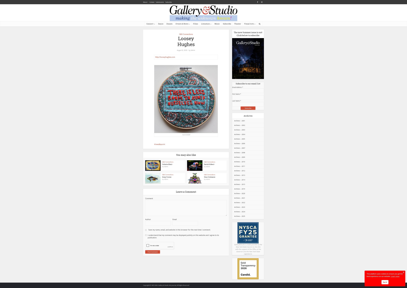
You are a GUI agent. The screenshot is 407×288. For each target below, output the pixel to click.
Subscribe (168, 2)
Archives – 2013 (239, 175)
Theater (237, 24)
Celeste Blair (167, 164)
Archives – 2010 (239, 162)
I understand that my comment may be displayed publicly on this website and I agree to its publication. (183, 236)
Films (195, 24)
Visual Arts (249, 24)
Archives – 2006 (239, 143)
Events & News (182, 24)
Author (148, 219)
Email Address (237, 87)
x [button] (403, 272)
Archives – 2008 (239, 153)
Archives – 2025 (239, 216)
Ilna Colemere (209, 177)
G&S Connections (186, 34)
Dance (160, 24)
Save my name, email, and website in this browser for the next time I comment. (179, 230)
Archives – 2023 (239, 207)
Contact (151, 2)
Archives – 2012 (239, 171)
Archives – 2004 (239, 134)
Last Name (236, 101)
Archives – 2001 (239, 121)
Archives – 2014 (239, 180)
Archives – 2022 (239, 203)
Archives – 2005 (239, 139)
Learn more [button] (395, 276)
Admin (193, 50)
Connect (149, 24)
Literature (205, 24)
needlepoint (160, 144)
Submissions (160, 2)
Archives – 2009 (239, 157)
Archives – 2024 (239, 212)
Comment (149, 198)
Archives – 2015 (239, 184)
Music (217, 24)
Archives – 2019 (239, 189)
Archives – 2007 (239, 148)
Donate (169, 24)
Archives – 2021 (239, 198)
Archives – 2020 (239, 193)
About (145, 2)
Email (174, 219)
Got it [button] (385, 282)
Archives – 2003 (239, 130)
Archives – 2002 (239, 125)
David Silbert (209, 164)
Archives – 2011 (239, 166)
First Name (236, 94)
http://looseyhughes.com (165, 57)
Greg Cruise (166, 177)
